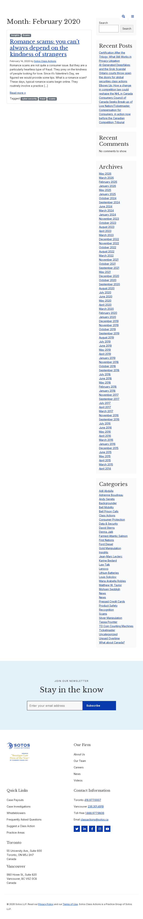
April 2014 (105, 468)
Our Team (80, 760)
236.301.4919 (96, 806)
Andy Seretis (107, 499)
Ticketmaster (107, 630)
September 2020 (109, 284)
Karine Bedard (108, 560)
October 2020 (107, 280)
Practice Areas (16, 832)
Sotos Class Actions (45, 61)
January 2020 (107, 317)
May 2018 (105, 382)
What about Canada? (112, 642)
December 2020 (109, 276)
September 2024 (109, 202)
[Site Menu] (132, 16)
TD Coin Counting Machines (116, 626)
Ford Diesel (106, 544)
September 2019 (109, 333)
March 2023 (106, 235)
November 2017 (109, 394)
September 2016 (109, 419)
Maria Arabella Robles (112, 581)
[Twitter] (77, 829)
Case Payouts (15, 800)
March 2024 (106, 210)
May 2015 (105, 456)
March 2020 (106, 308)
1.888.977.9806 (94, 813)
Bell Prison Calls (108, 511)
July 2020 (105, 292)
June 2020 (105, 296)
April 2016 (105, 435)
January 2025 (107, 194)
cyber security (29, 99)
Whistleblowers (16, 813)
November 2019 (109, 325)
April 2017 (105, 407)
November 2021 (108, 259)
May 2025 (105, 190)
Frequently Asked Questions (24, 819)
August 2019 (106, 337)
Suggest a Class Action (21, 826)
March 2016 (106, 439)
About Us (79, 754)
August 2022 (106, 251)
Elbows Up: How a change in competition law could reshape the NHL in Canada (116, 89)
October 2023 (107, 222)
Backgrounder (108, 503)
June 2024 (105, 206)
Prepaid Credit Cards (112, 601)
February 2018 (108, 386)
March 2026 (106, 177)
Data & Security (108, 523)
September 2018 (109, 370)
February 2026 (108, 181)
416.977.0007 (92, 800)
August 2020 (107, 288)
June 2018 (105, 378)
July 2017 (105, 403)
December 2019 (109, 321)
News (102, 593)
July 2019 (105, 341)
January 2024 (107, 214)
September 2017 (109, 398)
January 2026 (107, 185)
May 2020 (105, 300)
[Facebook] (92, 829)
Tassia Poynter (108, 622)
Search (127, 28)
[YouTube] (107, 829)
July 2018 (105, 374)
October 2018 (107, 366)
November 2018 (109, 362)
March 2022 (106, 255)
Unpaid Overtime (109, 638)
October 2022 (107, 247)
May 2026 (105, 173)
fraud (42, 99)
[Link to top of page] (132, 909)
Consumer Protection (112, 519)
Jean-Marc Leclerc (110, 556)
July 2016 (105, 423)
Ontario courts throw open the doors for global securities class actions (115, 77)
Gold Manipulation (110, 548)
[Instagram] (100, 829)
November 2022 (109, 243)
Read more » (18, 92)
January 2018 (107, 390)
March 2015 (106, 464)
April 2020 (105, 304)
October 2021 (107, 263)
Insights (15, 35)
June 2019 (105, 345)
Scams (26, 35)
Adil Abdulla (106, 490)
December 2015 (108, 448)
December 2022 (109, 239)
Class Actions (107, 515)
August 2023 (106, 226)
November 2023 (109, 218)
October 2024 (107, 198)
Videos (78, 780)
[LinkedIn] (84, 829)
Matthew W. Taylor (110, 585)
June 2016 (105, 427)
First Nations (106, 540)
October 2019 (107, 329)
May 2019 (105, 349)
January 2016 (107, 444)
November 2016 (109, 415)
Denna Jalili (106, 531)
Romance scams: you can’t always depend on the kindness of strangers (45, 47)
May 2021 (105, 272)
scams (52, 99)
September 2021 (109, 267)
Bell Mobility (106, 507)
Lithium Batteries (109, 572)
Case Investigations (19, 806)
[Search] (123, 16)
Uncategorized (108, 634)
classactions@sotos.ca (94, 819)
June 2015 (105, 452)
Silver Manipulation (110, 617)
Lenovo (103, 568)
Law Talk (104, 564)
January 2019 (107, 358)
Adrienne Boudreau (111, 495)
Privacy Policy (45, 904)
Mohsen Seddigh (109, 589)
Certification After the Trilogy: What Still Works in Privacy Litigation (115, 56)
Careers (79, 767)
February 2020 (108, 312)
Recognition (106, 609)
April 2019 (105, 353)
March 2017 (106, 411)
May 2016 (105, 431)
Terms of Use (70, 904)
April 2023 (105, 231)
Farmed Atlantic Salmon (113, 536)
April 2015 (105, 460)
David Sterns (107, 527)
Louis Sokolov (107, 576)
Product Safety (108, 605)
